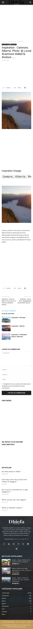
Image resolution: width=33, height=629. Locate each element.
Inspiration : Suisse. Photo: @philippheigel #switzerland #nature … (24, 301)
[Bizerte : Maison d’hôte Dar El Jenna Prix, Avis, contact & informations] (6, 562)
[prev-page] (15, 343)
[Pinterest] (18, 544)
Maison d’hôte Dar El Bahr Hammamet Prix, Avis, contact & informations (21, 570)
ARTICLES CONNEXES (9, 311)
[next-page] (18, 343)
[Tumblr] (23, 544)
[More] (25, 87)
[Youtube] (16, 549)
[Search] (30, 2)
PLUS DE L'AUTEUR (8, 313)
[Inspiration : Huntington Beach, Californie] (6, 337)
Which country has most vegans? (14, 500)
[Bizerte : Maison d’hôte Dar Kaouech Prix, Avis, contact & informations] (6, 580)
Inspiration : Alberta (17, 326)
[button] (3, 2)
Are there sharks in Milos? (11, 471)
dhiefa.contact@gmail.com (21, 539)
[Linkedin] (9, 544)
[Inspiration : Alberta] (6, 328)
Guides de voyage (11, 41)
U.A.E (17, 622)
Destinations (21, 41)
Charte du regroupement (8, 622)
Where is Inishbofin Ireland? (12, 508)
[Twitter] (28, 544)
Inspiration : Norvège (18, 317)
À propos (23, 622)
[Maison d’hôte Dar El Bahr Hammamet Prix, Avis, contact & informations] (6, 571)
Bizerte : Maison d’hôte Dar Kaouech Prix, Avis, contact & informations (20, 579)
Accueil (3, 41)
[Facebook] (4, 544)
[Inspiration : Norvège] (6, 320)
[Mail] (13, 544)
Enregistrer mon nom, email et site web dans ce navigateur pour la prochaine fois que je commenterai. (16, 386)
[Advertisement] (16, 22)
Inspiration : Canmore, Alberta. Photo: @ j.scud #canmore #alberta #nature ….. (9, 301)
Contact (29, 622)
